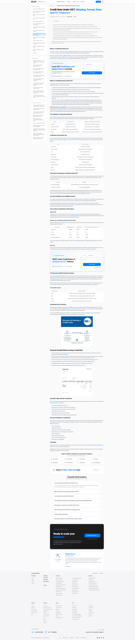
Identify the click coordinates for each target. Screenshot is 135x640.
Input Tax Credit (91, 612)
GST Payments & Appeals (76, 614)
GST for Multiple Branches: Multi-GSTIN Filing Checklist (39, 76)
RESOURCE (82, 1)
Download (45, 605)
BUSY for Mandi (46, 581)
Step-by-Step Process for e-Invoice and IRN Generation (39, 126)
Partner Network (34, 612)
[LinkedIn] (97, 637)
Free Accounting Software (48, 609)
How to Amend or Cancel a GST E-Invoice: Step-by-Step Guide (39, 112)
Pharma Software (75, 586)
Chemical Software (59, 583)
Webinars (45, 612)
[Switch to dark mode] (103, 2)
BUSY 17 (45, 619)
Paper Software (74, 584)
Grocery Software (75, 579)
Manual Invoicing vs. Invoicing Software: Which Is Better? (38, 138)
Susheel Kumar (69, 16)
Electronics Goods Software (60, 588)
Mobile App (45, 575)
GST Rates (90, 605)
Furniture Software (59, 593)
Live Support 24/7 (35, 629)
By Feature (91, 575)
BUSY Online (46, 577)
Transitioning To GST (75, 619)
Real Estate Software (75, 588)
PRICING (74, 1)
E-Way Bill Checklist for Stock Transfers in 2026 (38, 88)
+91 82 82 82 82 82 (39, 632)
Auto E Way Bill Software (93, 583)
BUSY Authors (58, 612)
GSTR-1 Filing (74, 609)
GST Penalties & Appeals (76, 617)
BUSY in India (33, 609)
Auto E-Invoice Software (93, 584)
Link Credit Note (92, 264)
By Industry (58, 575)
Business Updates (59, 617)
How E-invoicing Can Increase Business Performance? (38, 116)
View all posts (67, 566)
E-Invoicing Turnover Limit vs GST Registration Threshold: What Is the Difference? (39, 129)
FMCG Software (58, 591)
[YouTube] (99, 637)
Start (33, 578)
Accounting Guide (59, 605)
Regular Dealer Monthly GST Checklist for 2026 (38, 66)
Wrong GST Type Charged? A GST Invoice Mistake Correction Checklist (38, 84)
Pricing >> (45, 585)
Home (51, 5)
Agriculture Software (59, 578)
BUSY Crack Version (84, 637)
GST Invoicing (91, 607)
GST (77, 1)
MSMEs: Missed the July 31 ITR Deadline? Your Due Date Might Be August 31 (39, 61)
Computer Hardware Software (61, 584)
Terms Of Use (71, 637)
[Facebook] (101, 637)
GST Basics (74, 605)
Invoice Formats (46, 614)
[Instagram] (103, 637)
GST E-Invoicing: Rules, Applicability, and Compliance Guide (38, 119)
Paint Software (74, 583)
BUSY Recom (46, 579)
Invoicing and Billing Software (93, 588)
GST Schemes (74, 612)
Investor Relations (65, 637)
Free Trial (98, 1)
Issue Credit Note (92, 72)
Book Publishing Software (60, 581)
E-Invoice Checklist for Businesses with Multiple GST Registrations (39, 106)
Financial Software (92, 581)
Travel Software (74, 593)
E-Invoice (90, 609)
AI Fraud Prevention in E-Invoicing (39, 123)
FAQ (44, 617)
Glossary (57, 609)
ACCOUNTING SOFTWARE (60, 1)
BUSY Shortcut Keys (59, 614)
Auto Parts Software (59, 579)
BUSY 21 (45, 622)
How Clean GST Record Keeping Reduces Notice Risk (38, 69)
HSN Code (90, 614)
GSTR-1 (77, 199)
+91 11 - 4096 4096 (52, 632)
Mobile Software (75, 581)
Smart (33, 579)
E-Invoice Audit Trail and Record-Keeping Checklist (38, 109)
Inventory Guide (58, 607)
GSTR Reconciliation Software (94, 586)
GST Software (91, 579)
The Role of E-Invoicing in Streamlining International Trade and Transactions (38, 134)
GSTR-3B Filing (74, 610)
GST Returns (74, 607)
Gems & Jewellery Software (76, 578)
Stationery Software (75, 591)
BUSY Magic (33, 575)
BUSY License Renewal (47, 607)
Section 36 (54, 420)
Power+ (33, 583)
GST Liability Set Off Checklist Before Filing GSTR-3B (38, 72)
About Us (32, 605)
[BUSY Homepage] (38, 2)
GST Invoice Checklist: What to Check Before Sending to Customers (38, 79)
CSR (60, 637)
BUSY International (34, 610)
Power (33, 581)
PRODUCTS (68, 1)
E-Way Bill (90, 610)
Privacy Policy (77, 637)
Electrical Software (59, 586)
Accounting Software (36, 573)
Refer (32, 614)
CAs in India (58, 610)
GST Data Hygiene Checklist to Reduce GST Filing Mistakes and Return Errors (38, 92)
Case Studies (46, 610)
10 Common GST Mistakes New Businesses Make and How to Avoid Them (39, 96)
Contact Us (33, 607)
